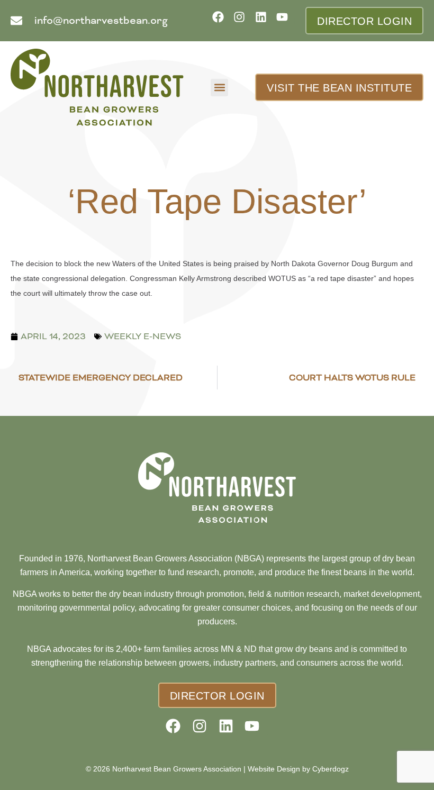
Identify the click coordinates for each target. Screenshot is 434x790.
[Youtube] (285, 20)
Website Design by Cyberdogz (298, 769)
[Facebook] (221, 20)
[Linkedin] (264, 20)
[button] (219, 87)
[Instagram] (242, 20)
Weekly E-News (142, 336)
